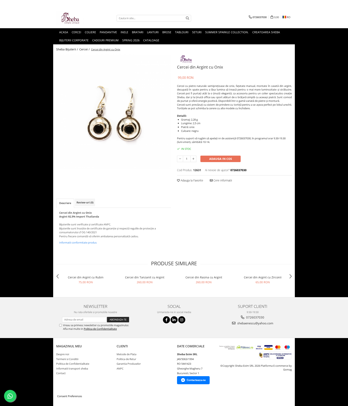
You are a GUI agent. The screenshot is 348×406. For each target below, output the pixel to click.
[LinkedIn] (174, 319)
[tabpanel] (113, 111)
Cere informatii (222, 180)
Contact (61, 373)
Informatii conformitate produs (78, 242)
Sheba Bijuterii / (67, 49)
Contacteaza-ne (196, 380)
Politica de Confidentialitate (100, 329)
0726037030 (254, 317)
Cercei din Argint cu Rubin (86, 277)
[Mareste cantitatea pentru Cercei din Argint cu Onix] (193, 159)
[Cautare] (187, 18)
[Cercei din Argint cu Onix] (113, 111)
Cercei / (84, 49)
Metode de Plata (126, 354)
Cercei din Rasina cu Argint (203, 277)
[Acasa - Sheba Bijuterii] (76, 18)
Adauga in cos (220, 159)
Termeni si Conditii (67, 359)
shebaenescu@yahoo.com (254, 323)
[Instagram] (181, 319)
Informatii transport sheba (72, 368)
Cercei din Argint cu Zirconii (263, 277)
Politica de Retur (126, 359)
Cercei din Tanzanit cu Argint (144, 277)
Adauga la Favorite (191, 180)
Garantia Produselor (129, 363)
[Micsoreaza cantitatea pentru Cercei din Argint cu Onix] (180, 159)
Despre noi (62, 354)
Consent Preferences (69, 396)
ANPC (120, 368)
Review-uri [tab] (85, 202)
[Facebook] (166, 319)
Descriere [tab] (65, 203)
